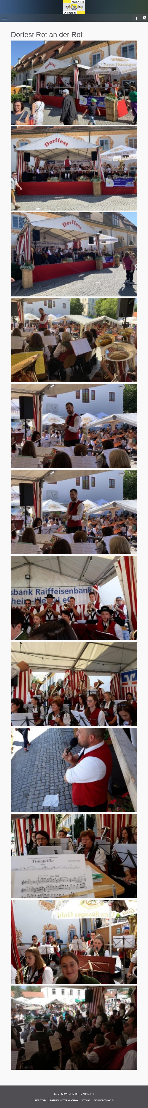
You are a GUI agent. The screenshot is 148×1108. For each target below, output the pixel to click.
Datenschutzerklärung (64, 1100)
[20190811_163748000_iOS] (74, 1031)
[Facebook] (135, 17)
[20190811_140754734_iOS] (74, 258)
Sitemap (86, 1100)
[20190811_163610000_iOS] (74, 602)
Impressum (40, 1100)
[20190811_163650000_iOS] (74, 860)
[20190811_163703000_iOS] (74, 946)
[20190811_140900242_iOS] (74, 516)
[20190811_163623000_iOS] (74, 688)
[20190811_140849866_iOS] (74, 344)
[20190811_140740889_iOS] (74, 172)
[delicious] (144, 17)
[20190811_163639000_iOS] (74, 774)
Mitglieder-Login (104, 1100)
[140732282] (74, 86)
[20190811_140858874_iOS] (74, 430)
